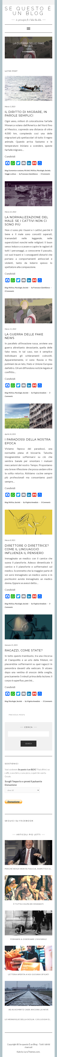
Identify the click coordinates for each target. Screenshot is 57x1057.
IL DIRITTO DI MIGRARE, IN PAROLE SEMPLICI (26, 113)
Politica (33, 170)
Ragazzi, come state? (24, 650)
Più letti (27, 170)
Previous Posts (17, 715)
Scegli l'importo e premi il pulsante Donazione (23, 783)
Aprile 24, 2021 (10, 434)
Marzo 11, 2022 (10, 329)
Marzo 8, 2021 (10, 540)
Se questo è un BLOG (28, 11)
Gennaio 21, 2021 (11, 645)
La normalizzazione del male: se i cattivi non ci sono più (26, 221)
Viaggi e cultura (10, 174)
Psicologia (40, 170)
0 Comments (28, 52)
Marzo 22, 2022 (10, 212)
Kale (19, 1052)
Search (28, 744)
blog (6, 170)
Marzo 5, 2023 (10, 106)
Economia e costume (16, 170)
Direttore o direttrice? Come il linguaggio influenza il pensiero (27, 549)
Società (47, 170)
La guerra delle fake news (28, 45)
